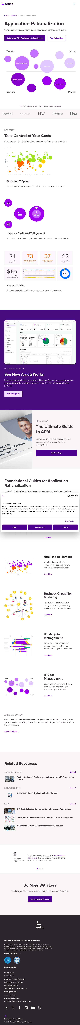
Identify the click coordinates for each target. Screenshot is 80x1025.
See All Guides (10, 731)
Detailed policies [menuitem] (10, 968)
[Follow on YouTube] (33, 1008)
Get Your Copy (56, 453)
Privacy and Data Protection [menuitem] (13, 982)
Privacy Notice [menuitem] (9, 973)
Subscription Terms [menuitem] (10, 992)
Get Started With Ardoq (40, 899)
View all (73, 772)
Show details (69, 521)
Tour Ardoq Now (56, 38)
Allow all (65, 527)
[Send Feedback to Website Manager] (5, 1016)
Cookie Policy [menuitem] (9, 976)
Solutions (14, 16)
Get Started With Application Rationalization (25, 38)
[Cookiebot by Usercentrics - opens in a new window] (69, 496)
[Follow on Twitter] (13, 1008)
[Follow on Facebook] (19, 1008)
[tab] (37, 868)
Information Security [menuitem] (11, 985)
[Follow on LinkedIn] (6, 1008)
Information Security (11, 954)
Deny (14, 527)
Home (6, 16)
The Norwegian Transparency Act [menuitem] (15, 988)
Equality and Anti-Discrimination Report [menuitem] (17, 1001)
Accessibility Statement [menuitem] (12, 998)
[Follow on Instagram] (26, 1008)
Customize (39, 527)
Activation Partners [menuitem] (10, 995)
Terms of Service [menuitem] (18, 1019)
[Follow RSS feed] (39, 1008)
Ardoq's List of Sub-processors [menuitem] (14, 979)
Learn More (48, 537)
